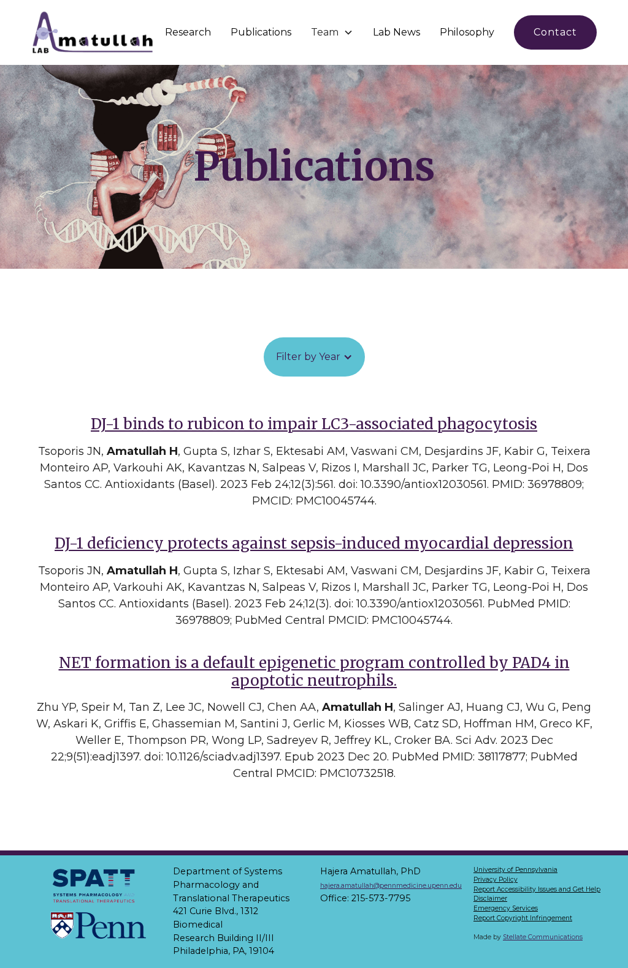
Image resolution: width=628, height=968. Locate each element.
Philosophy (467, 32)
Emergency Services (505, 908)
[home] (93, 32)
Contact (555, 32)
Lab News (396, 32)
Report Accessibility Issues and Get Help (536, 889)
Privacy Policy (495, 880)
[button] (332, 32)
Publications (261, 32)
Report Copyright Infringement (522, 918)
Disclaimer (490, 898)
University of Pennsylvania (515, 870)
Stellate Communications (543, 937)
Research (188, 32)
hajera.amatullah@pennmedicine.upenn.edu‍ (391, 886)
